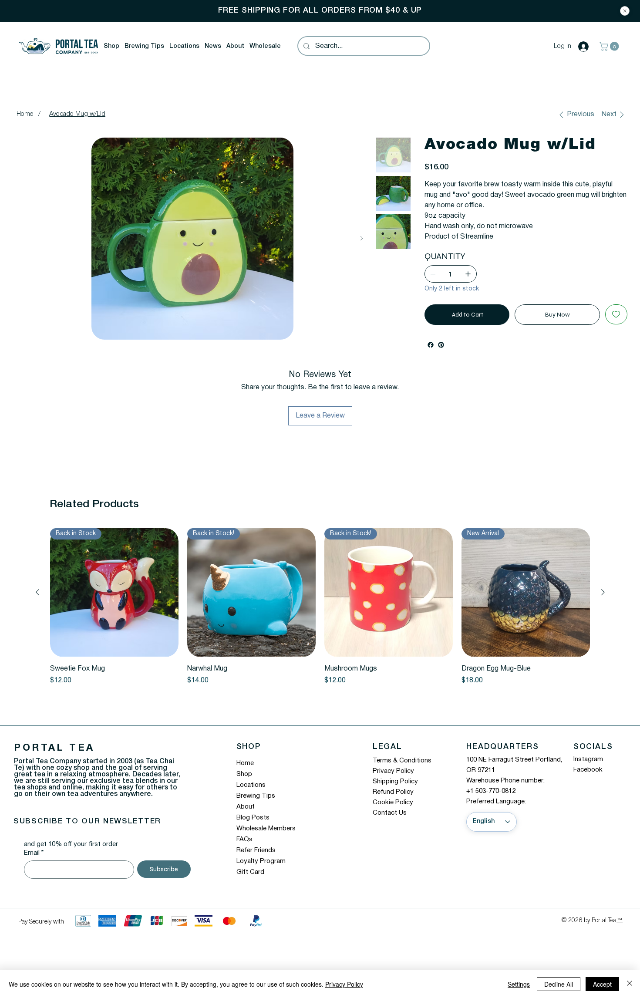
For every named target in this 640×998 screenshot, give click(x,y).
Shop (244, 785)
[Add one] (468, 284)
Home (245, 774)
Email (34, 863)
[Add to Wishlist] (616, 325)
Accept (602, 984)
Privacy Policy (393, 782)
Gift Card (250, 883)
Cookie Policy (393, 813)
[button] (111, 46)
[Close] (625, 11)
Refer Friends (256, 861)
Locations (251, 795)
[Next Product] (603, 602)
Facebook (588, 780)
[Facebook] (430, 355)
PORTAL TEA (54, 758)
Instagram (588, 770)
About (245, 817)
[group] (320, 617)
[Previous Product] (37, 602)
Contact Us (390, 823)
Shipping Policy (395, 792)
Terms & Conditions (402, 771)
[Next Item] (361, 238)
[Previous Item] (23, 238)
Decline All (558, 984)
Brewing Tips (255, 806)
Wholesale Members (266, 839)
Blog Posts (252, 828)
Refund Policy (393, 802)
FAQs (244, 850)
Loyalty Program (261, 872)
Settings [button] (519, 984)
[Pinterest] (441, 355)
